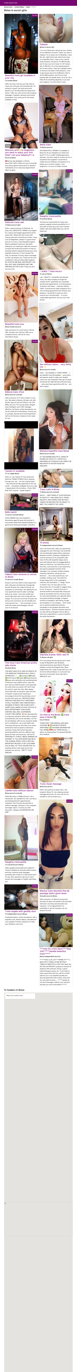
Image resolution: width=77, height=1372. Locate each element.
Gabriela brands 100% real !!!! (54, 654)
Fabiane (44, 44)
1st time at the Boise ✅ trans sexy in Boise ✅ (54, 715)
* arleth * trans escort (51, 271)
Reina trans (45, 144)
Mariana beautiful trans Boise (54, 451)
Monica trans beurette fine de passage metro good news (54, 892)
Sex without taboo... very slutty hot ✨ (55, 365)
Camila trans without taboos (19, 790)
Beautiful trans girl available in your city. (20, 76)
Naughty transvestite (15, 862)
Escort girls (8, 7)
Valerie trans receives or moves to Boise (21, 575)
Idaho (28, 7)
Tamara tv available (15, 471)
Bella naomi (11, 512)
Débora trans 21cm (14, 392)
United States (19, 7)
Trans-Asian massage (50, 784)
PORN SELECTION (10, 3)
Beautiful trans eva (14, 324)
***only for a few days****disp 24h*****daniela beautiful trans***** (55, 951)
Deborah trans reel (14, 222)
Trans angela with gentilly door (20, 911)
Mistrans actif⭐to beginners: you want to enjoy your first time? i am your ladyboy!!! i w (20, 152)
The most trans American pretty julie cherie (21, 664)
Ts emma (44, 542)
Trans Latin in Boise (49, 489)
